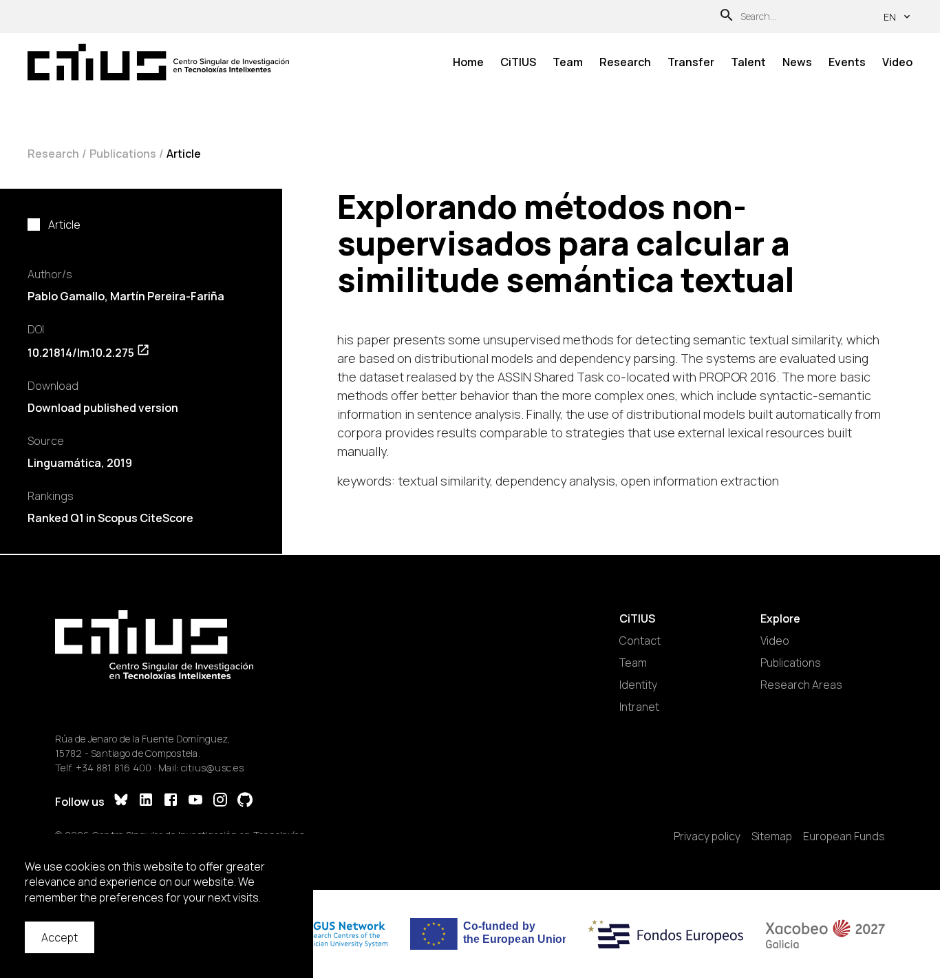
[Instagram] (220, 801)
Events (847, 62)
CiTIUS (518, 62)
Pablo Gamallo (66, 296)
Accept (59, 937)
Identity (638, 684)
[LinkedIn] (146, 801)
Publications (122, 153)
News (797, 62)
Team (568, 62)
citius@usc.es (212, 767)
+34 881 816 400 (114, 767)
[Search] (726, 17)
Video (897, 62)
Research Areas (801, 684)
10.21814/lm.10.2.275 (81, 352)
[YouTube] (195, 801)
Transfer (690, 62)
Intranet (639, 706)
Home (468, 62)
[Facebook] (170, 801)
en (890, 16)
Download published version (103, 407)
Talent (748, 62)
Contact (640, 640)
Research (625, 62)
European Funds (844, 836)
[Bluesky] (121, 801)
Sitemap (771, 836)
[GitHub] (245, 801)
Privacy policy (707, 836)
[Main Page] (158, 62)
